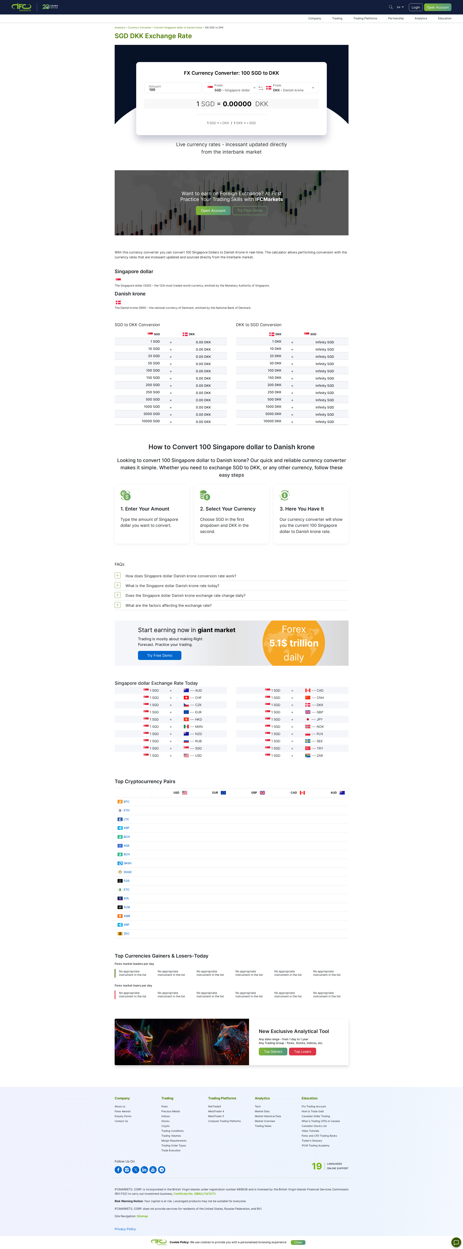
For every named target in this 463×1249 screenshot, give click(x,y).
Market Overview (265, 1121)
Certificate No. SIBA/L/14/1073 (194, 1193)
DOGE (128, 872)
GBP (320, 712)
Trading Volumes (171, 1135)
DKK (320, 705)
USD (198, 755)
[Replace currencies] (260, 87)
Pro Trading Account (314, 1106)
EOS (126, 880)
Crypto (165, 1125)
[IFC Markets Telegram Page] (161, 1169)
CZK (198, 705)
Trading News (263, 1125)
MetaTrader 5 (216, 1116)
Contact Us (121, 1121)
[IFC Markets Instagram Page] (127, 1169)
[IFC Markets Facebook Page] (118, 1169)
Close (298, 1242)
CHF (198, 698)
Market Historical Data (268, 1116)
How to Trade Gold (313, 1111)
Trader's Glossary (312, 1140)
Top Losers (302, 1051)
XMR (127, 916)
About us (120, 1106)
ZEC (126, 933)
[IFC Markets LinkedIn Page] (144, 1169)
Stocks (165, 1121)
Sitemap (142, 1216)
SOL (126, 898)
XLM (127, 907)
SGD (198, 748)
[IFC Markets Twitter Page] (135, 1169)
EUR (198, 712)
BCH (127, 837)
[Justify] (390, 7)
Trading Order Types (173, 1145)
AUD (198, 690)
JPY (320, 719)
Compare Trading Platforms (224, 1121)
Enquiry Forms (123, 1116)
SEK (320, 741)
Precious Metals (170, 1111)
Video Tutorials (310, 1130)
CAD (320, 690)
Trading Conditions (172, 1130)
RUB (198, 741)
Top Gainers (273, 1051)
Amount (155, 86)
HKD (198, 719)
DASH (127, 863)
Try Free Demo (249, 210)
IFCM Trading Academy (316, 1145)
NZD (198, 734)
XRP (126, 828)
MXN (199, 727)
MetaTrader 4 (216, 1111)
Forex (164, 1106)
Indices (165, 1116)
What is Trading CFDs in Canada (321, 1121)
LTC (126, 819)
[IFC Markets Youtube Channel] (153, 1169)
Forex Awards (123, 1111)
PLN (320, 734)
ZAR (320, 755)
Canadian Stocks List (314, 1125)
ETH (126, 810)
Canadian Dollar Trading (316, 1116)
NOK (320, 727)
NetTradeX (214, 1106)
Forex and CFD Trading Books (319, 1135)
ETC (126, 889)
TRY (320, 748)
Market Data (262, 1111)
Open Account (438, 7)
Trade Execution (170, 1150)
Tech (258, 1106)
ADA (126, 845)
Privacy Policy (125, 1229)
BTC (126, 801)
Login (416, 7)
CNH (320, 698)
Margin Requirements (173, 1140)
